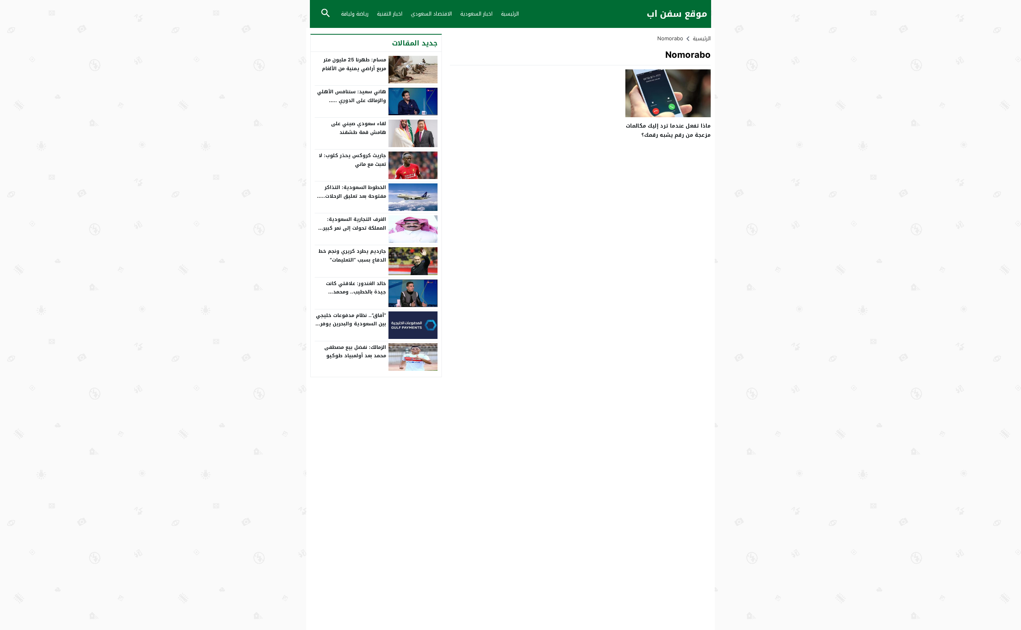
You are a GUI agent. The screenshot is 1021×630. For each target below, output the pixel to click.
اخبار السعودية (476, 14)
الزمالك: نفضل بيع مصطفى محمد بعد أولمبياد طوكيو (355, 351)
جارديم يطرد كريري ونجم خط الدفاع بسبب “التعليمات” (352, 255)
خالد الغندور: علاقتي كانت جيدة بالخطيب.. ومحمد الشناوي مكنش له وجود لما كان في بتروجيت (353, 296)
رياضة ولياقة (355, 14)
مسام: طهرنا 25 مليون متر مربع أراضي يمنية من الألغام (354, 64)
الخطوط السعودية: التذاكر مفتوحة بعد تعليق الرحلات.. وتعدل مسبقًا (354, 196)
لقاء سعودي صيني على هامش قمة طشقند (358, 128)
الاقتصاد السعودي (431, 14)
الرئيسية (510, 14)
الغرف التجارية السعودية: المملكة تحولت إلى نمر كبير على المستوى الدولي (354, 228)
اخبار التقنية (389, 14)
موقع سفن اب (677, 14)
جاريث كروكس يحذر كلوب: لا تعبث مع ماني (352, 160)
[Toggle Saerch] (325, 13)
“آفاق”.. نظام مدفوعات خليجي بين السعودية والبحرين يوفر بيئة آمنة (351, 324)
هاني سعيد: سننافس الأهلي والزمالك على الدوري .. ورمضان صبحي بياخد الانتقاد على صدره (351, 104)
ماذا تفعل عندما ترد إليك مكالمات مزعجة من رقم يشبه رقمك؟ (668, 130)
